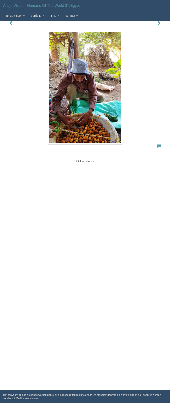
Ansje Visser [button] (14, 15)
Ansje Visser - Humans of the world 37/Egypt (41, 5)
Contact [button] (71, 15)
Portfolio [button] (36, 15)
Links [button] (54, 15)
